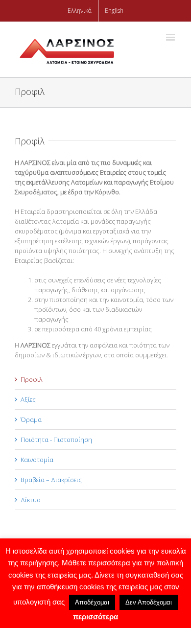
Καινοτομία (37, 459)
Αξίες (28, 399)
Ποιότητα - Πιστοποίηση (56, 439)
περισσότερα (95, 616)
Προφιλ (32, 379)
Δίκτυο (31, 499)
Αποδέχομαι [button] (92, 602)
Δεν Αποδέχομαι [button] (148, 602)
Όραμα (31, 419)
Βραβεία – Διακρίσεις (51, 479)
